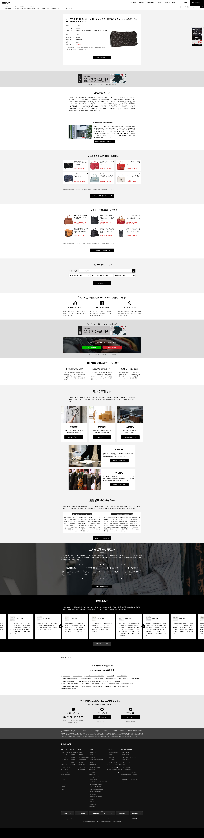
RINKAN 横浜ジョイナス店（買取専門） (91, 684)
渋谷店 (91, 754)
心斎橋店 (92, 799)
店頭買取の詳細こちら (130, 437)
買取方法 (160, 3)
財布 (63, 789)
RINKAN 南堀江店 (98, 686)
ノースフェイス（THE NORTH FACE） (115, 731)
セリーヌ (64, 757)
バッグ (77, 34)
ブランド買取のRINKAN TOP (8, 6)
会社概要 (68, 819)
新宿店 (91, 762)
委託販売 (73, 762)
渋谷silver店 (92, 757)
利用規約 (74, 819)
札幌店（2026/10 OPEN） (96, 791)
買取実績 (167, 3)
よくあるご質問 (183, 3)
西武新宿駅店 (93, 764)
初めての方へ (82, 752)
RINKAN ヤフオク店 (126, 759)
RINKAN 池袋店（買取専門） (69, 681)
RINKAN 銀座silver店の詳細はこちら (104, 141)
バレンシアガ (65, 769)
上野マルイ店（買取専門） (96, 786)
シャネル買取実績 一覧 (31, 6)
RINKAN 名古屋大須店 (127, 684)
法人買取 (73, 764)
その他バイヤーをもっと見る (102, 538)
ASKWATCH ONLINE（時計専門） (129, 772)
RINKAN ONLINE (125, 752)
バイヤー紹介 (82, 764)
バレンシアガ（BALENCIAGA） (89, 731)
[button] (91, 347)
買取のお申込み (112, 759)
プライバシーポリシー (93, 819)
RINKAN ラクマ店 (125, 762)
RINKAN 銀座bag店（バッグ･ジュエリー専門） (129, 678)
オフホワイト (65, 772)
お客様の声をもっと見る (102, 644)
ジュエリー (64, 777)
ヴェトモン (64, 764)
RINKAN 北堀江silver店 (111, 686)
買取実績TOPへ (102, 283)
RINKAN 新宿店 (110, 676)
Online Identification (113, 772)
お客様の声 (81, 762)
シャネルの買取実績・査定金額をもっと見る (102, 196)
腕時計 (63, 786)
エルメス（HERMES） (82, 730)
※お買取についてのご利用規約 (68, 688)
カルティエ (64, 754)
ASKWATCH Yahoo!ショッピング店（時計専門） (132, 777)
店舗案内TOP (93, 752)
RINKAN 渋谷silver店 (77, 676)
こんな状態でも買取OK (84, 757)
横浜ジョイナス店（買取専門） (97, 789)
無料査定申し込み (197, 3)
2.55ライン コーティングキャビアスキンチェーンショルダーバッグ (52, 6)
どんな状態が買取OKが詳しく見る (102, 586)
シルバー (64, 782)
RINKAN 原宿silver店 (86, 678)
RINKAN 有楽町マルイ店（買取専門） (113, 681)
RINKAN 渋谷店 (66, 676)
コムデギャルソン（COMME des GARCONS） (127, 730)
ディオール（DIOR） (113, 730)
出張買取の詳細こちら (73, 437)
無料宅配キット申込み (113, 762)
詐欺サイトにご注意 (112, 819)
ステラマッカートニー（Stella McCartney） (79, 733)
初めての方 (133, 3)
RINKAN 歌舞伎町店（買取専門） (70, 678)
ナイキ (63, 762)
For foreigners (82, 769)
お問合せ (120, 819)
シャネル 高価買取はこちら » (102, 57)
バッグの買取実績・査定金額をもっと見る (102, 250)
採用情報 (134, 818)
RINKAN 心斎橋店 (87, 686)
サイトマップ (127, 819)
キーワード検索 (73, 271)
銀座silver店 (79, 39)
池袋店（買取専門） (94, 779)
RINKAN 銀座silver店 (111, 678)
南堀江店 (92, 801)
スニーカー (64, 784)
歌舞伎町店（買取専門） (95, 767)
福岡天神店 (92, 806)
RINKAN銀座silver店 (20, 8)
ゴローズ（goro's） (121, 733)
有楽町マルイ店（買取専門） (96, 784)
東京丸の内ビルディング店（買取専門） (98, 782)
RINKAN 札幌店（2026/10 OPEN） (111, 684)
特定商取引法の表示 (82, 819)
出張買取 (73, 757)
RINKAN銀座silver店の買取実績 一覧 (34, 8)
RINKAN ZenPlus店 (126, 767)
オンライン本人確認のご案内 (115, 764)
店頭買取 (73, 759)
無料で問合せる (102, 717)
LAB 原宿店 (92, 772)
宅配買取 (73, 754)
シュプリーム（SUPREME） (76, 731)
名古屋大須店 (93, 794)
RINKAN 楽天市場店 (126, 754)
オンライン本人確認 (113, 767)
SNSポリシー (103, 819)
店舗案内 (174, 3)
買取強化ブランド (151, 3)
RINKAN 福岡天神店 (123, 686)
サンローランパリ (66, 767)
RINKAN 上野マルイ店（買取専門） (71, 684)
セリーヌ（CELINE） (104, 730)
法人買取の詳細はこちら (119, 484)
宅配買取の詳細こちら (102, 437)
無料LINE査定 (111, 757)
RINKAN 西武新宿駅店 (122, 676)
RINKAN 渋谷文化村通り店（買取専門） (95, 676)
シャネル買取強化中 (20, 6)
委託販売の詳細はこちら (119, 460)
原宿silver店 (92, 769)
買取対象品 (141, 3)
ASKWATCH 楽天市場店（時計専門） (130, 774)
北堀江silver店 (93, 804)
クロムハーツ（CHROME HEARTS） (108, 733)
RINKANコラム (82, 767)
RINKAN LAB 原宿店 (98, 678)
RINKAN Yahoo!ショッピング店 (128, 757)
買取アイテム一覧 (66, 774)
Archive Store (125, 782)
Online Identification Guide (114, 769)
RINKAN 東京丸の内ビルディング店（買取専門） (90, 681)
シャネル (78, 28)
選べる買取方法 (74, 752)
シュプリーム (65, 759)
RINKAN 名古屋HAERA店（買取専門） (71, 686)
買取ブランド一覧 (66, 752)
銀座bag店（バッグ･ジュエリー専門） (98, 777)
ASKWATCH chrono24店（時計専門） (130, 779)
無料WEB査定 (111, 754)
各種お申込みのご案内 (113, 752)
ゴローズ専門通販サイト (127, 769)
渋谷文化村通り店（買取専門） (97, 759)
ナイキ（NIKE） (138, 731)
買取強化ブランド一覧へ (66, 657)
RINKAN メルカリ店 (126, 764)
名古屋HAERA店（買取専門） (96, 796)
